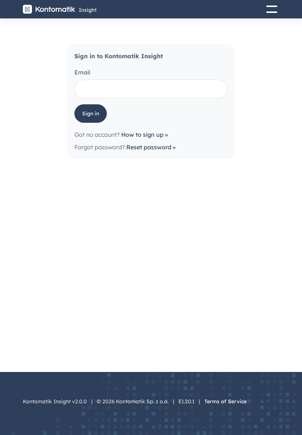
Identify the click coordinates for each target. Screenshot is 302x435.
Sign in (90, 113)
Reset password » (151, 147)
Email (82, 72)
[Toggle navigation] (269, 9)
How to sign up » (144, 134)
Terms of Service (225, 401)
